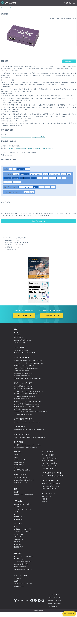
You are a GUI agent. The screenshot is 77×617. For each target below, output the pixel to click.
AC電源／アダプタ (24, 174)
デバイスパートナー (47, 460)
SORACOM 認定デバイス (10, 8)
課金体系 (16, 492)
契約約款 (50, 603)
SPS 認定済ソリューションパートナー (15, 245)
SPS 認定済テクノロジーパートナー (14, 247)
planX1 (53, 187)
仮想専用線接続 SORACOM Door (23, 373)
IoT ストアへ (23, 316)
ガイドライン (18, 506)
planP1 (47, 187)
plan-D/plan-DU (28, 187)
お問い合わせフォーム (38, 221)
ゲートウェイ (7, 178)
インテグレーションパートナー (51, 463)
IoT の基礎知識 (18, 519)
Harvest (26, 192)
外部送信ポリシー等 (54, 606)
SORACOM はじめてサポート (50, 483)
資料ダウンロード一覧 (20, 483)
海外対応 (16, 174)
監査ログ (44, 501)
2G (10, 169)
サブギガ (39, 178)
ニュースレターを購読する (22, 561)
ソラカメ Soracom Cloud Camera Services (26, 422)
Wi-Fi (59, 178)
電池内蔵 (33, 174)
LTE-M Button (17, 542)
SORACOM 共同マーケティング (23, 584)
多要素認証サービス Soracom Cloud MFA (25, 447)
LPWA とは (17, 335)
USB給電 (45, 178)
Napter (31, 192)
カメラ (45, 174)
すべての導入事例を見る (21, 470)
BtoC (15, 457)
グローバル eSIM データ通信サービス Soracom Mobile (29, 437)
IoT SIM (16, 526)
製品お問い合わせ (69, 61)
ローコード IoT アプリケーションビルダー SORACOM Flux (30, 412)
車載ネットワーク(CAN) (54, 174)
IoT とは (16, 332)
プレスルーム (18, 559)
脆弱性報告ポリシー (20, 586)
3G (14, 169)
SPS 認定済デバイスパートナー (13, 249)
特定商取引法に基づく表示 (54, 600)
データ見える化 (18, 460)
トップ (2, 8)
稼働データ (17, 467)
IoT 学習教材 (17, 544)
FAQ (15, 512)
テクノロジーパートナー (49, 468)
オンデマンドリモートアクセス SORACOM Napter (28, 360)
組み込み (64, 174)
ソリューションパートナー (49, 466)
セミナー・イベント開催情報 (22, 556)
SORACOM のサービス (20, 342)
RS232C (33, 178)
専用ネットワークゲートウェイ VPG (24, 365)
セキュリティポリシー (54, 597)
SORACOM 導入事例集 (20, 477)
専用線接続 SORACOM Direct (22, 371)
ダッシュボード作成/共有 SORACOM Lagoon (27, 404)
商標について (57, 603)
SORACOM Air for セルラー (21, 350)
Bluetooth (39, 174)
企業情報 (16, 578)
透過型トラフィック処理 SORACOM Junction (27, 378)
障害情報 (67, 3)
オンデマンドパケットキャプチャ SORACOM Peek (28, 363)
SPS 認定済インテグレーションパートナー (16, 242)
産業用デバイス (18, 547)
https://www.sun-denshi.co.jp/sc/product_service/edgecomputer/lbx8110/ (23, 137)
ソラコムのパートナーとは (49, 458)
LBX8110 (18, 8)
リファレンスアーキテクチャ (22, 509)
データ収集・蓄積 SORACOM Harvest (24, 396)
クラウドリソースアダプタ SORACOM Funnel (27, 394)
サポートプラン (46, 496)
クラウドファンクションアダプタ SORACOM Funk (28, 391)
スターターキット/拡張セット (23, 531)
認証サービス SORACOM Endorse (23, 389)
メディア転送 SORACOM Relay (22, 409)
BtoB (15, 454)
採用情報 (16, 581)
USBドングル (52, 178)
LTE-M (27, 169)
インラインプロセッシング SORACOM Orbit (26, 406)
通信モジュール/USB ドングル (22, 529)
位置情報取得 (18, 465)
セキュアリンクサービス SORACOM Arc (25, 353)
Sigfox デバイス (18, 539)
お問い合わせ (70, 613)
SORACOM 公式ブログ (20, 564)
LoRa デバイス (18, 537)
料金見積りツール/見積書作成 (23, 495)
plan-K (35, 187)
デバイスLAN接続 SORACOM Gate (23, 376)
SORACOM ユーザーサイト (21, 504)
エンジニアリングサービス (49, 489)
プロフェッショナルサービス (50, 486)
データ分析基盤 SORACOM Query (23, 414)
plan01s (21, 187)
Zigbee (64, 178)
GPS (69, 174)
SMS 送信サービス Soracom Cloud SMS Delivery (27, 445)
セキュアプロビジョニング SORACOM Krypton (27, 401)
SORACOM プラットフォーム (22, 340)
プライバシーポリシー (54, 594)
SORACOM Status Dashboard (22, 569)
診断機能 (44, 499)
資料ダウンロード (19, 517)
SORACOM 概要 (18, 337)
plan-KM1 (42, 187)
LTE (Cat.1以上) (21, 169)
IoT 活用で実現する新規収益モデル (24, 480)
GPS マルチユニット (20, 534)
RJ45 (21, 178)
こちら (27, 216)
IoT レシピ (17, 514)
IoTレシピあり (17, 182)
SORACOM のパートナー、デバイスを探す (14, 238)
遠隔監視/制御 (18, 462)
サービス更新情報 (19, 566)
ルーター (27, 178)
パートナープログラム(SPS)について (52, 476)
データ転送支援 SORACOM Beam (23, 386)
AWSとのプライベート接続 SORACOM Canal (26, 368)
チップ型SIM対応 (8, 182)
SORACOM (8, 2)
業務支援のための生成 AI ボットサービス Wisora (28, 429)
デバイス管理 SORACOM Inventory (24, 399)
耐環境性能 (15, 178)
